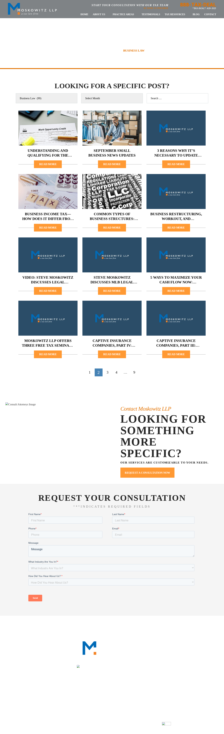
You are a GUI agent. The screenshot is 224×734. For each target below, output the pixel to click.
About (53, 625)
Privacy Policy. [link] (149, 724)
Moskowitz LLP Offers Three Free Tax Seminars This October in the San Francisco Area (48, 343)
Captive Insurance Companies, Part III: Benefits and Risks (176, 343)
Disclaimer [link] (118, 724)
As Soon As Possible (156, 8)
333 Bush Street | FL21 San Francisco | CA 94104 (38, 694)
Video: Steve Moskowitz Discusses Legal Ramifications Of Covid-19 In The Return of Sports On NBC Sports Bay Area (48, 280)
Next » (145, 372)
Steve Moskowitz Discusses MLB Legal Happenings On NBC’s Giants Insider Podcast (112, 280)
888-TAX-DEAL (198, 5)
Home (84, 14)
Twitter (191, 660)
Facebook (170, 660)
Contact (210, 14)
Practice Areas (123, 14)
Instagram (202, 660)
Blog (196, 14)
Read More (48, 164)
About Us (99, 14)
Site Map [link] (132, 724)
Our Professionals (80, 625)
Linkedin (180, 660)
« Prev (78, 372)
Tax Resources (175, 14)
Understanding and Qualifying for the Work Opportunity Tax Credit (48, 153)
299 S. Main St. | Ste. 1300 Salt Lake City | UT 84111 (192, 694)
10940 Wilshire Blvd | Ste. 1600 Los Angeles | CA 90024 (115, 694)
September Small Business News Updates (112, 153)
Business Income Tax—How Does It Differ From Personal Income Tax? (48, 216)
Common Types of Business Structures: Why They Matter (112, 216)
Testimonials (151, 14)
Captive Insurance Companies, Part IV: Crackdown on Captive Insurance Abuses (112, 343)
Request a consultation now (147, 472)
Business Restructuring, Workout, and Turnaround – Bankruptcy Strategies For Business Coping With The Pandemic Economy (176, 216)
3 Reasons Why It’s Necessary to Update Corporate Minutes (176, 153)
